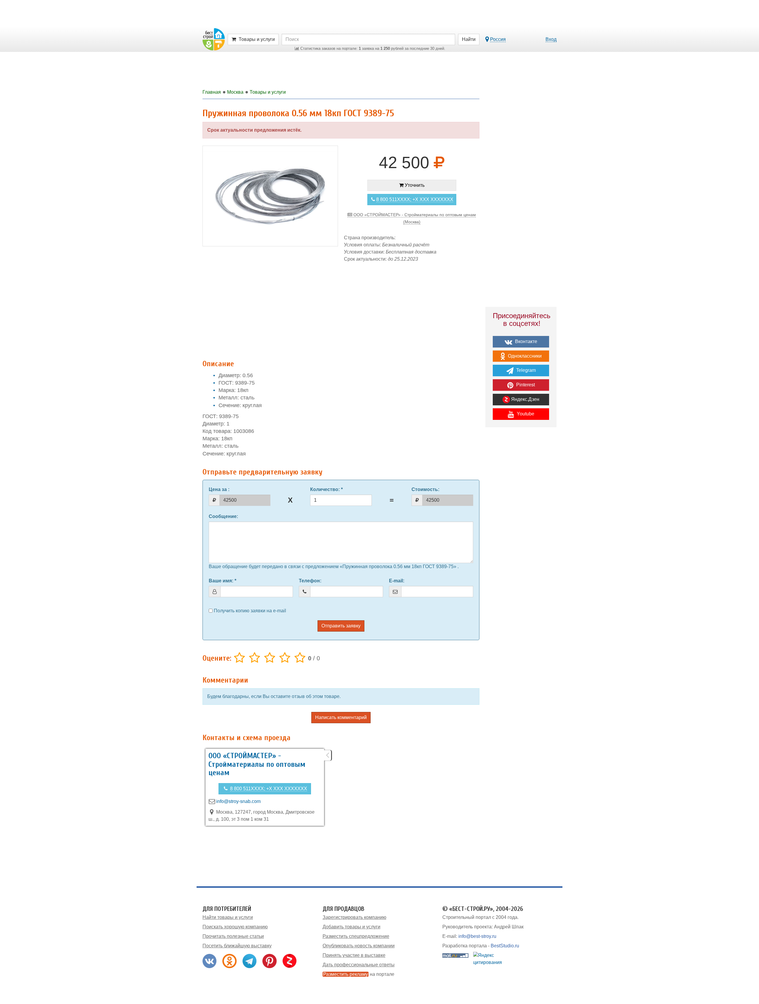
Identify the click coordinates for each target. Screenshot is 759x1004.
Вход (551, 39)
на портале (358, 974)
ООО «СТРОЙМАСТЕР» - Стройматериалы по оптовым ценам (256, 764)
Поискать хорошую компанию (235, 926)
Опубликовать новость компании (359, 945)
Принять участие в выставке (354, 955)
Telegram (525, 370)
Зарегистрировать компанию (354, 917)
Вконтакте (525, 341)
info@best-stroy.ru (477, 936)
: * (326, 489)
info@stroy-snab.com (238, 801)
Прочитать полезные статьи (233, 936)
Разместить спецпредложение (356, 936)
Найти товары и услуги (227, 917)
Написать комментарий (341, 717)
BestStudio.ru (505, 945)
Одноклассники (524, 355)
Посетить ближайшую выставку (237, 945)
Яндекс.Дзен (524, 399)
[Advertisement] (340, 307)
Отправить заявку (341, 625)
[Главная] (213, 39)
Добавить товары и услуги (351, 926)
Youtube (525, 413)
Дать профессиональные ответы (359, 964)
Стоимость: (425, 489)
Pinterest (525, 384)
